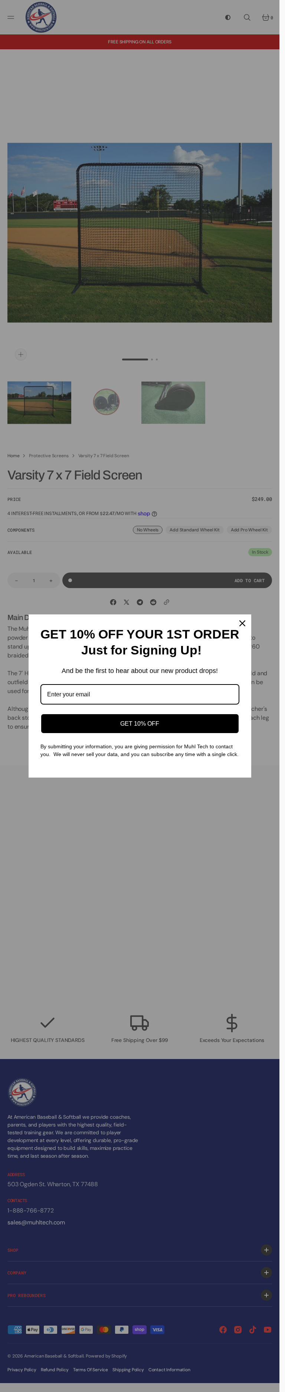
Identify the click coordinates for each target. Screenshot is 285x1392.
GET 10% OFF (139, 723)
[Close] (242, 623)
